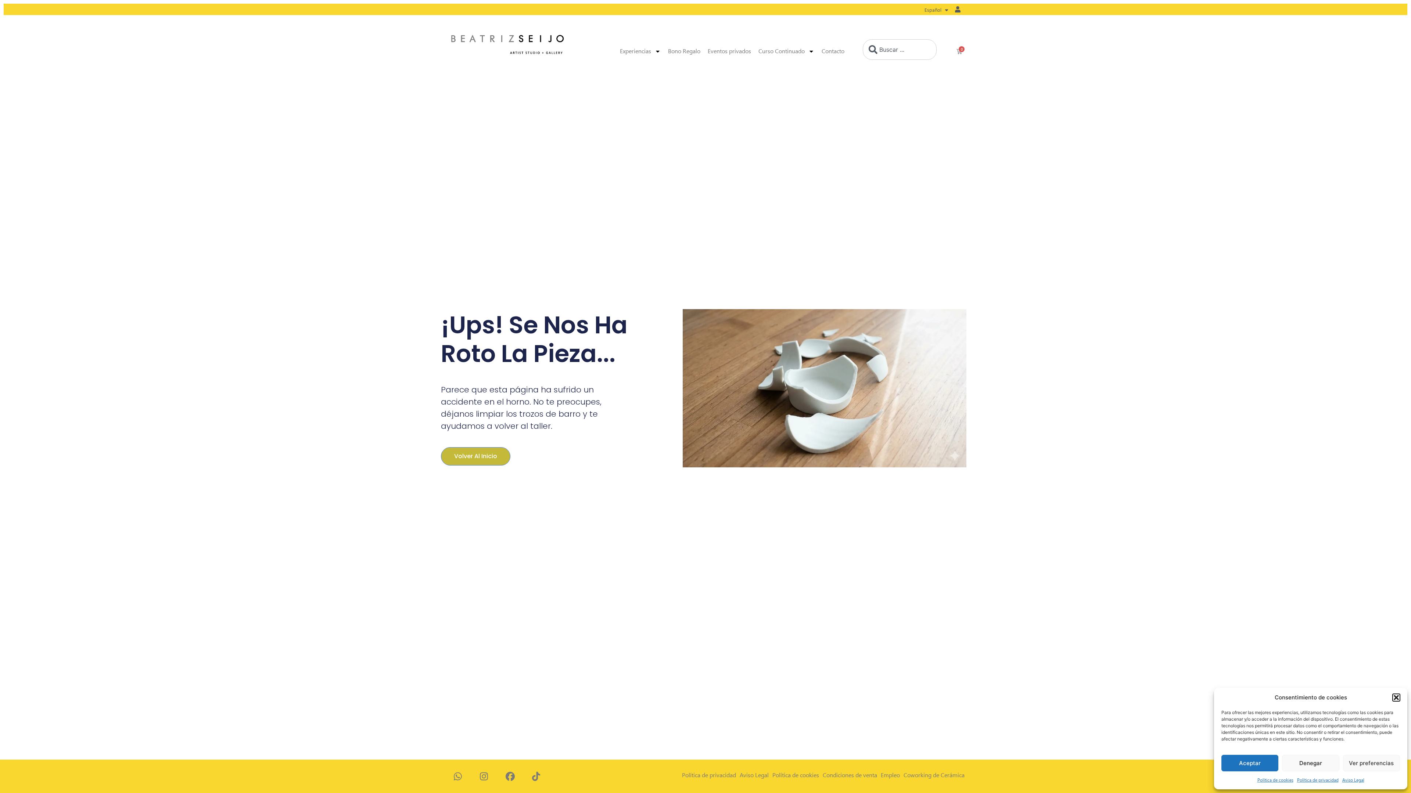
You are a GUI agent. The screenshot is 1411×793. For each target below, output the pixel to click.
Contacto (833, 51)
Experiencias (635, 51)
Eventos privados (729, 51)
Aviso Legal (1353, 780)
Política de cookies (1275, 780)
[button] (1396, 697)
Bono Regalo (684, 51)
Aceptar (1250, 763)
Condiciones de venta (850, 775)
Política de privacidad (1318, 780)
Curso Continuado (781, 51)
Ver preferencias (1371, 763)
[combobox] (900, 49)
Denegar (1310, 763)
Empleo (890, 775)
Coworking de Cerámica (934, 775)
